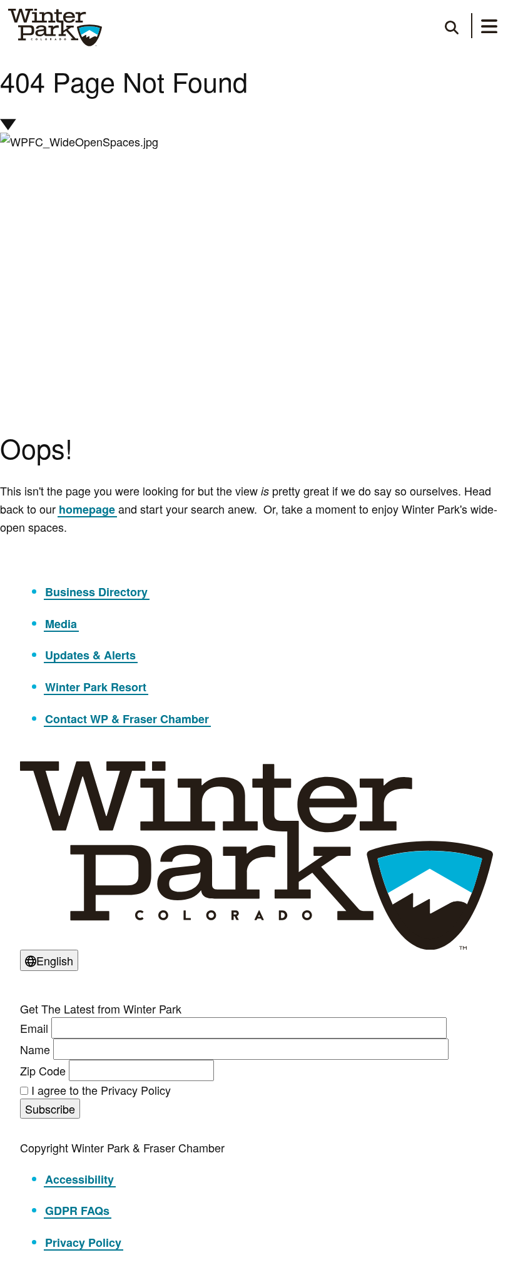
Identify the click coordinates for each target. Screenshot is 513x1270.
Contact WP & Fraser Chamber (127, 719)
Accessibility (79, 1179)
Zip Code (43, 1070)
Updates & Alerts (90, 655)
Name (35, 1049)
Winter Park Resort (95, 687)
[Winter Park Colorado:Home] (55, 27)
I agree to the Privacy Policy (101, 1090)
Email (34, 1028)
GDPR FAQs (77, 1210)
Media (61, 624)
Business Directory (96, 592)
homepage (87, 509)
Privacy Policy (83, 1242)
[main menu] (489, 28)
